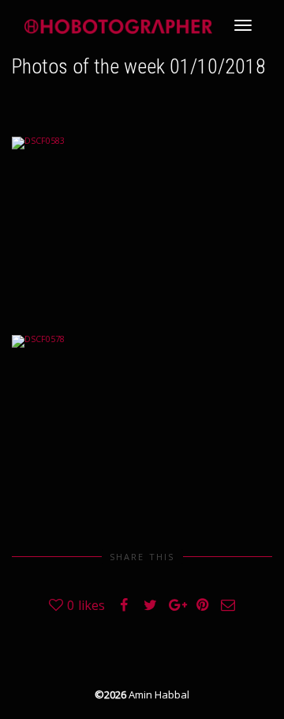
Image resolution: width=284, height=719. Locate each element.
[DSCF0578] (142, 422)
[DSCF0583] (142, 223)
